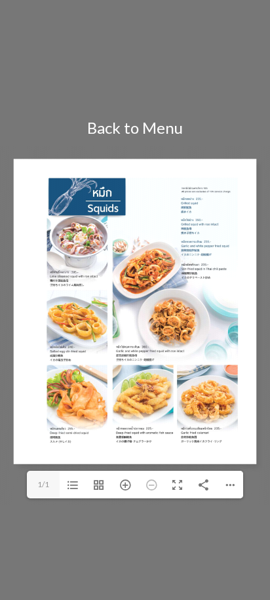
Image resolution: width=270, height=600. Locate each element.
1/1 (43, 484)
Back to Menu (135, 127)
